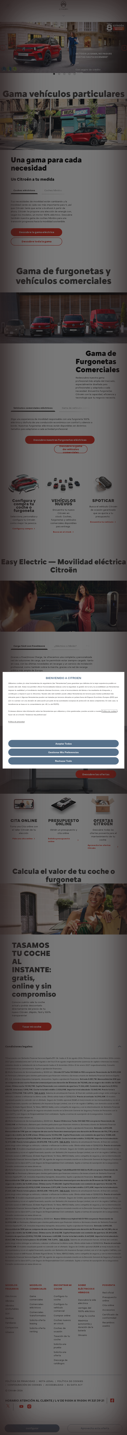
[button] (63, 752)
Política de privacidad (16, 721)
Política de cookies (109, 711)
